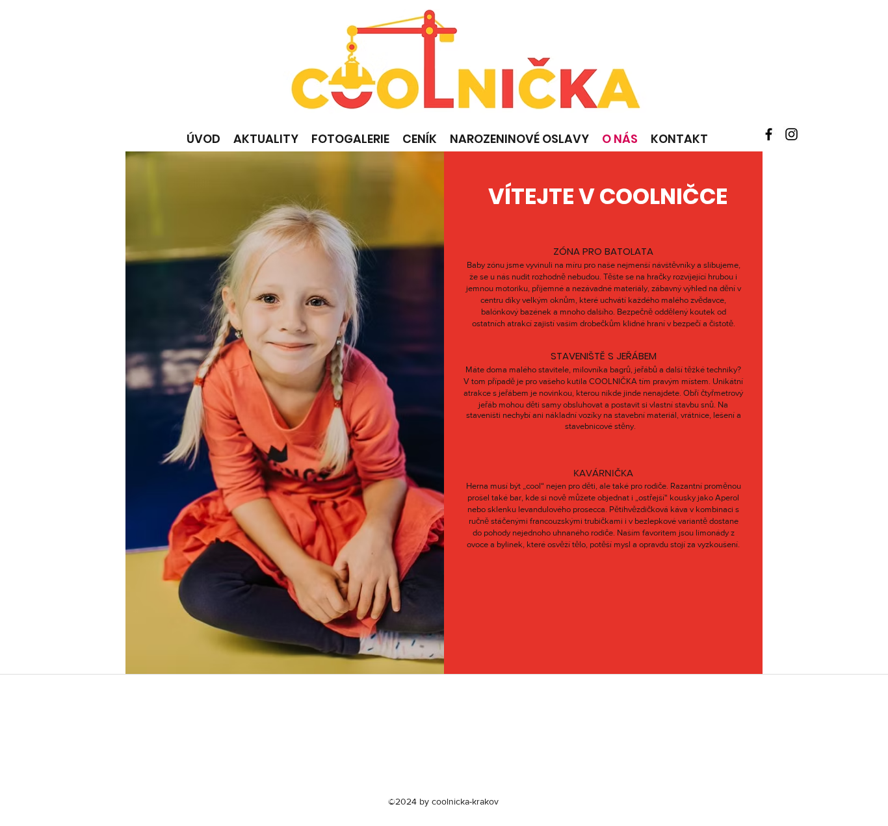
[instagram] (791, 134)
